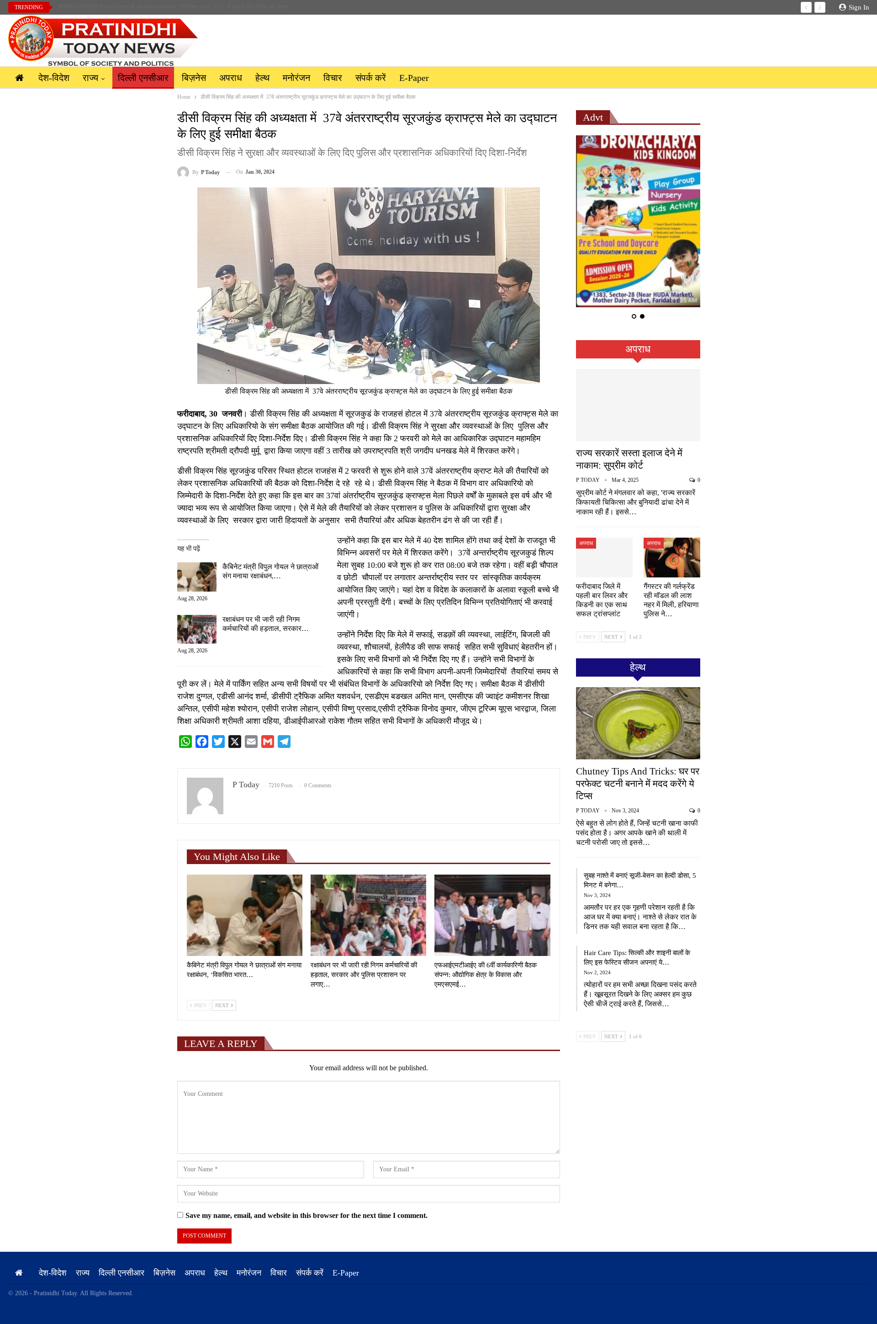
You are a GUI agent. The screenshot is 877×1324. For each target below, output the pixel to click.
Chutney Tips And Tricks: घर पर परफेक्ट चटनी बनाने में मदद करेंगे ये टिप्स (637, 783)
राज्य (90, 78)
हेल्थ (262, 78)
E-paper (414, 78)
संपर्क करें (370, 78)
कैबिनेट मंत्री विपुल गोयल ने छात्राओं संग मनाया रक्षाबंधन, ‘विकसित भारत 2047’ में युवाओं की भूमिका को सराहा (173, 7)
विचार (332, 78)
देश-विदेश (53, 78)
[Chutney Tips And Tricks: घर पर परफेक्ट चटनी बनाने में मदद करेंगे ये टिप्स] (638, 723)
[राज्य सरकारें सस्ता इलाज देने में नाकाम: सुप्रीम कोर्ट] (638, 405)
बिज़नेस (194, 78)
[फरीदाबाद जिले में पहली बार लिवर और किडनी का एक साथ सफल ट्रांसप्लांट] (604, 557)
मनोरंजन (296, 78)
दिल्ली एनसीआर (143, 78)
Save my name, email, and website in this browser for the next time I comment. (306, 1215)
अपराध (230, 78)
